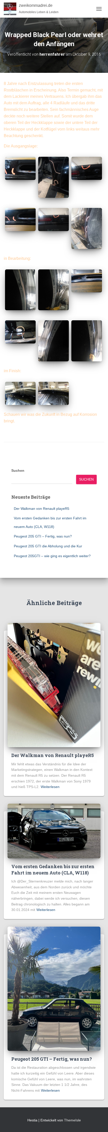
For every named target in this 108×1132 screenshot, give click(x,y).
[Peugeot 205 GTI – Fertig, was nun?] (54, 988)
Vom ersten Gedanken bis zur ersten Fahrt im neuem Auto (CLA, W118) (52, 869)
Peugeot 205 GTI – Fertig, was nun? (43, 536)
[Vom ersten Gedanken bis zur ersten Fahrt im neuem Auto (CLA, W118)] (54, 831)
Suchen (17, 470)
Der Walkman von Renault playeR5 (41, 509)
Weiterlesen (50, 787)
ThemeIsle (72, 1120)
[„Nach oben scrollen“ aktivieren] (98, 1122)
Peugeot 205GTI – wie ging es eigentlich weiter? (52, 556)
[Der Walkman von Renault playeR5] (54, 685)
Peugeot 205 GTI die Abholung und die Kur (48, 546)
